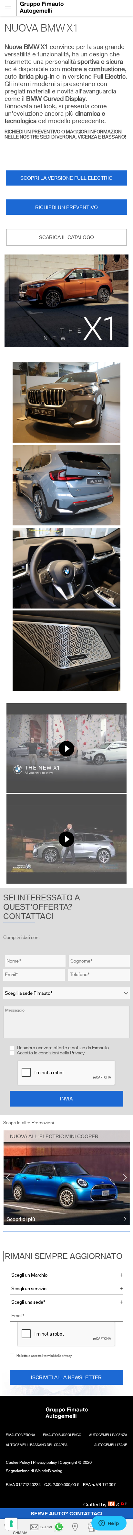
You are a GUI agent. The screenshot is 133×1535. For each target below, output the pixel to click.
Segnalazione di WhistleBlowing (34, 1471)
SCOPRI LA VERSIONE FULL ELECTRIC (66, 178)
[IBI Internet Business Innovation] (112, 1504)
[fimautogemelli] (60, 1527)
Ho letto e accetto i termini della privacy (44, 1356)
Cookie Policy (18, 1462)
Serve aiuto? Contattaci (67, 1513)
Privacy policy (45, 1462)
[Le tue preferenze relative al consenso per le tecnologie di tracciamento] (11, 1524)
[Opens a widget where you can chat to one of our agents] (109, 1524)
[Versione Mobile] (8, 8)
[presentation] (8, 1177)
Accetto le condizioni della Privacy (51, 1052)
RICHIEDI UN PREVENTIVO (66, 207)
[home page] (74, 8)
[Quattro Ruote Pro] (124, 1504)
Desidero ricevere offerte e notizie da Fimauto (62, 1047)
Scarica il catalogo (66, 237)
